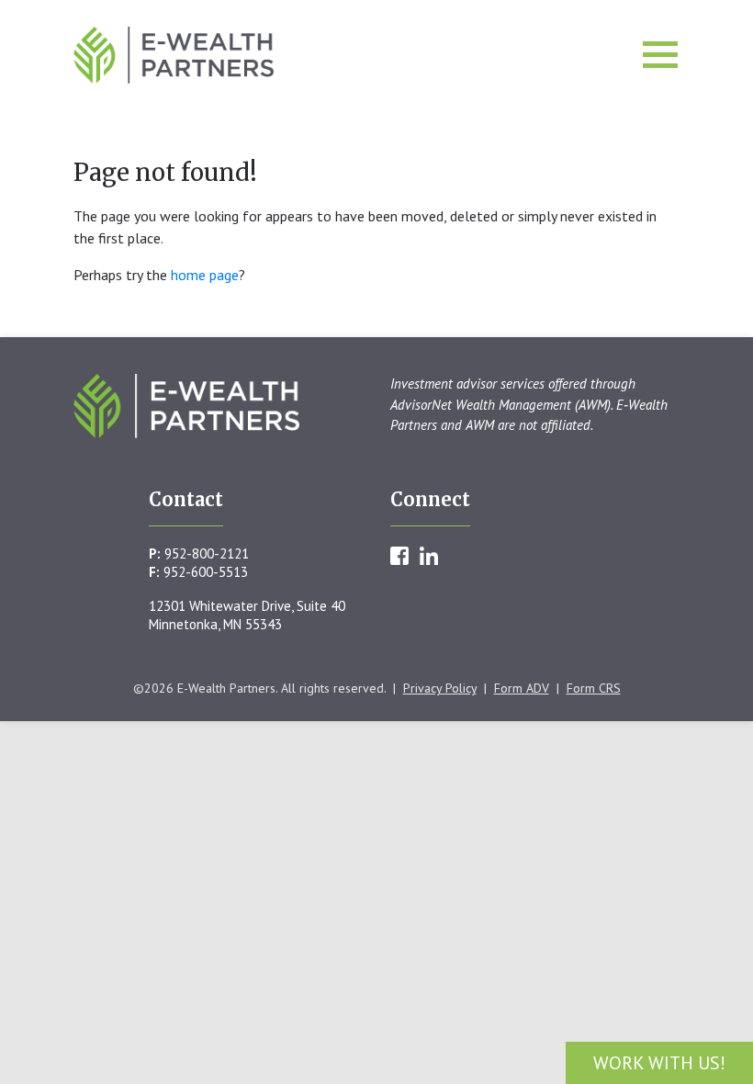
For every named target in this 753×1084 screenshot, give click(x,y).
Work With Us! (659, 1063)
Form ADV (521, 688)
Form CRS (594, 688)
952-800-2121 (206, 553)
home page (205, 274)
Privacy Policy (440, 688)
